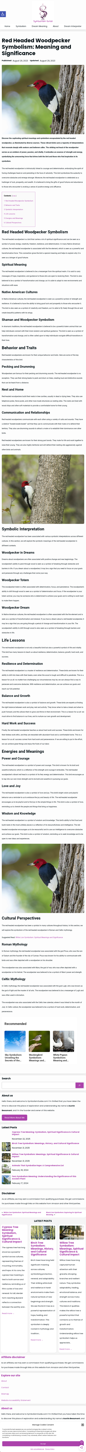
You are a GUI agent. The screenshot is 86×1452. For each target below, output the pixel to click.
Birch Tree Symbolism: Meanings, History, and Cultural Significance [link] (45, 1143)
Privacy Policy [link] (49, 1449)
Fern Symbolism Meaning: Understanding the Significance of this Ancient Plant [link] (44, 1177)
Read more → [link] (8, 1313)
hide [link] (14, 196)
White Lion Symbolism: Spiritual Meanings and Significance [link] (39, 937)
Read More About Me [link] (15, 1117)
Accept (43, 1444)
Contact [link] (5, 1387)
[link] (3, 14)
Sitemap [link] (5, 1394)
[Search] (79, 1085)
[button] (83, 1425)
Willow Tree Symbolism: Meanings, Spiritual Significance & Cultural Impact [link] (45, 1155)
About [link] (4, 1381)
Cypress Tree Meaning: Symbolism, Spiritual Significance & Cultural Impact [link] (45, 1133)
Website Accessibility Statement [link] (16, 1400)
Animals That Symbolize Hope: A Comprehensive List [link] (38, 1165)
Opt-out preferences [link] (37, 1449)
